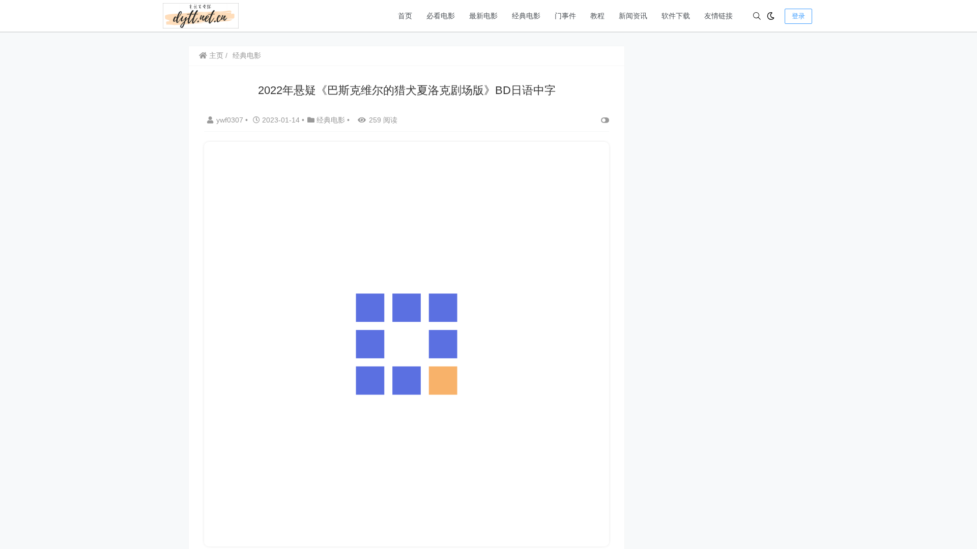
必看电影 (440, 16)
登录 (798, 16)
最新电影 (483, 16)
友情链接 (718, 16)
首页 (405, 16)
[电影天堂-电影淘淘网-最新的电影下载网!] (201, 15)
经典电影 (526, 16)
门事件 (565, 16)
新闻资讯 (633, 16)
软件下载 (676, 16)
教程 (597, 16)
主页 (215, 55)
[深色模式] (771, 16)
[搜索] (757, 16)
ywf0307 (230, 120)
